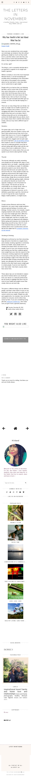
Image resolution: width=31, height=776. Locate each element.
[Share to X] (11, 314)
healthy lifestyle (20, 309)
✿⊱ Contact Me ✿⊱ (15, 765)
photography (8, 696)
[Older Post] (27, 429)
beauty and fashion (20, 697)
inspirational (9, 689)
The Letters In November (15, 14)
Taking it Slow (15, 522)
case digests (8, 697)
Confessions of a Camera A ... (15, 562)
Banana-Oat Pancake (15, 347)
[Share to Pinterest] (20, 314)
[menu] (2, 2)
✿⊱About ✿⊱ (15, 767)
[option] (15, 345)
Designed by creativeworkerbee (15, 774)
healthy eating (11, 309)
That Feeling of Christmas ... (16, 581)
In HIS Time (15, 542)
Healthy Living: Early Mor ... (15, 621)
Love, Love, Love (15, 601)
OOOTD (5, 699)
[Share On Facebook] (15, 314)
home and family (21, 694)
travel (18, 689)
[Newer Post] (4, 429)
